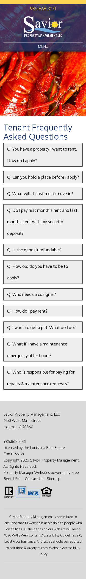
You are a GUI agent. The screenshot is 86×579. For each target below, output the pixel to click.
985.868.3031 (43, 8)
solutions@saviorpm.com (29, 548)
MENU (43, 46)
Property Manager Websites (26, 472)
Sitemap (53, 478)
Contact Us (34, 478)
